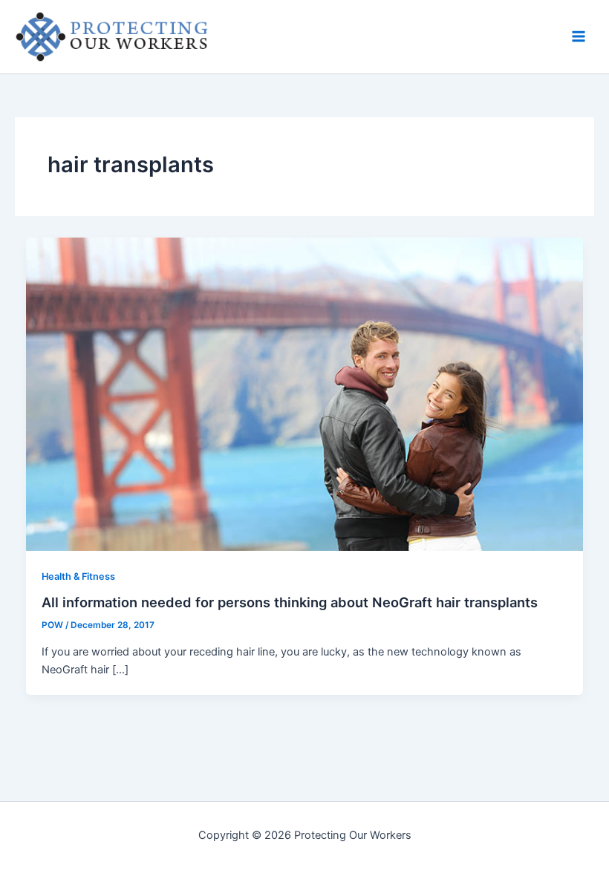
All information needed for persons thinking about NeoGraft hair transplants (290, 602)
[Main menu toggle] (578, 36)
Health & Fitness (78, 576)
